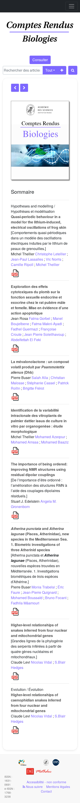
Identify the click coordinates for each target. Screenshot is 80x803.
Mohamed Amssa (24, 442)
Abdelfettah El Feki (26, 339)
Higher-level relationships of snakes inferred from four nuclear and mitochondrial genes (39, 630)
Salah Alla (40, 377)
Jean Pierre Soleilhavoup (44, 334)
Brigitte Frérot (33, 388)
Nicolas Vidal (41, 662)
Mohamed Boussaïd (26, 597)
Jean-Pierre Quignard (40, 592)
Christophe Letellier (50, 253)
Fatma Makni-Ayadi (47, 323)
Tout (48, 70)
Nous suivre (34, 786)
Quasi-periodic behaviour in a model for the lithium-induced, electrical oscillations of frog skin (38, 222)
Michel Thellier (47, 264)
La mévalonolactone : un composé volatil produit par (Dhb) (40, 367)
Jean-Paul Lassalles (27, 259)
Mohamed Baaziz (55, 442)
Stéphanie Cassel (41, 382)
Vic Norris (53, 259)
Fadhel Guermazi (24, 329)
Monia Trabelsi (43, 587)
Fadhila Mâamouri (25, 603)
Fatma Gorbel (39, 318)
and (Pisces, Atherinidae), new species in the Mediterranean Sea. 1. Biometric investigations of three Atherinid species (40, 539)
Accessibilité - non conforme (46, 782)
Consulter (40, 59)
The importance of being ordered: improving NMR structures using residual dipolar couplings (39, 469)
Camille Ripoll (22, 264)
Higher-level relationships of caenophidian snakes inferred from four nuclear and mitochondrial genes (36, 702)
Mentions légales (58, 786)
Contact (46, 791)
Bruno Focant (55, 597)
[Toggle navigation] (71, 6)
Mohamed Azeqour (50, 436)
